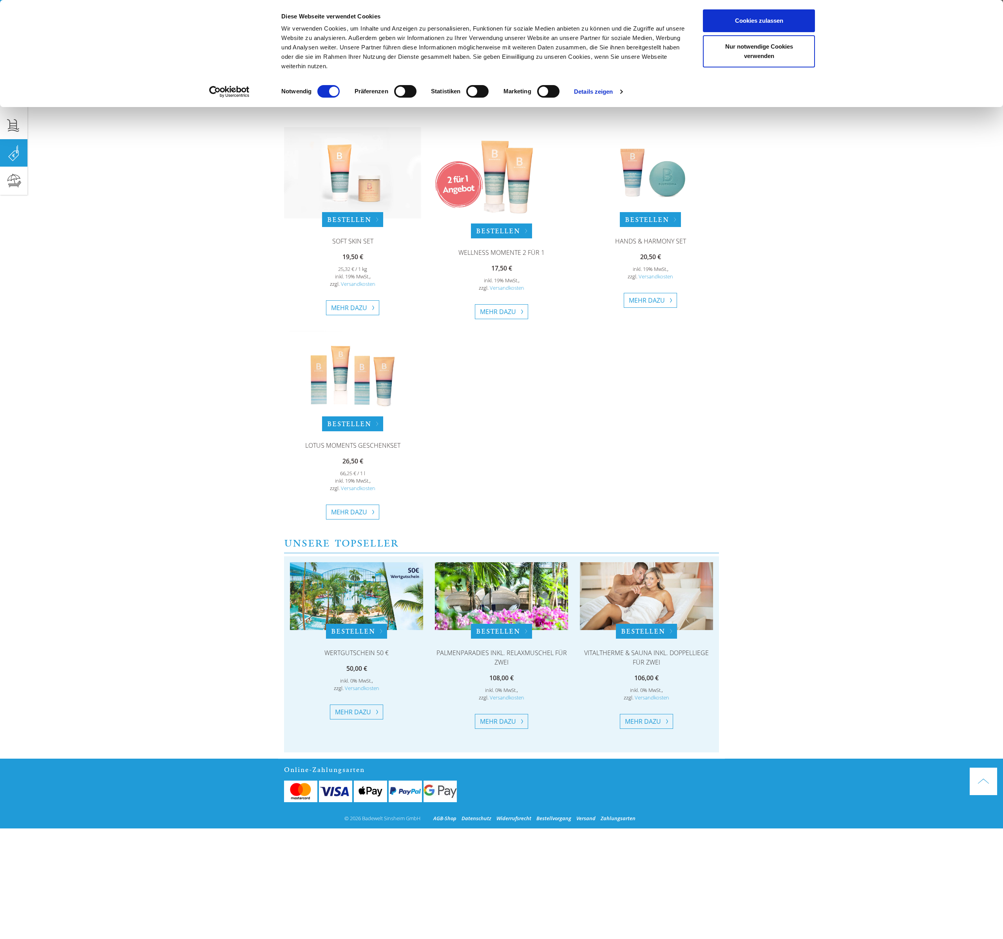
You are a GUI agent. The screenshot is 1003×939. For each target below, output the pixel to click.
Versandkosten (358, 283)
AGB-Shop (444, 818)
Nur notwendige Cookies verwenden (759, 51)
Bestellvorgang (553, 818)
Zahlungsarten (618, 818)
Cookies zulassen (759, 20)
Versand (586, 818)
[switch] (405, 91)
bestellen (349, 219)
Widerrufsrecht (513, 818)
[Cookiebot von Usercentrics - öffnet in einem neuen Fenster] (229, 92)
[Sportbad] (13, 125)
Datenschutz (476, 818)
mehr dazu (349, 307)
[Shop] (13, 153)
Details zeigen (593, 91)
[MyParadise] (13, 180)
